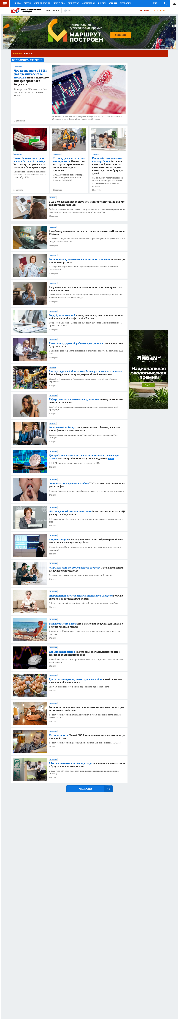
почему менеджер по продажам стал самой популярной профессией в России (86, 317)
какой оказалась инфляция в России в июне (86, 681)
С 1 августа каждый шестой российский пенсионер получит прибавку (84, 603)
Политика (59, 3)
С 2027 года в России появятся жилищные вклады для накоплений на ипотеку (84, 772)
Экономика (88, 3)
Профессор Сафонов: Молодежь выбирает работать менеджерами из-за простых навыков (85, 324)
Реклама (144, 10)
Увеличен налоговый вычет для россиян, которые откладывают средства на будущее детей (107, 166)
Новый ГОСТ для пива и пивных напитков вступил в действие (87, 737)
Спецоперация (42, 3)
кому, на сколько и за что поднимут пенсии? (86, 597)
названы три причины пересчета (87, 261)
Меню (4, 3)
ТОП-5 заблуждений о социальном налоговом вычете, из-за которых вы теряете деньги (87, 203)
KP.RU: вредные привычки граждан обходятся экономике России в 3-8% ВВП (68, 177)
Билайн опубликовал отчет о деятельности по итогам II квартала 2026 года (87, 233)
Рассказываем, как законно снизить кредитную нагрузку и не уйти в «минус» (83, 436)
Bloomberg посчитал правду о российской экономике (85, 373)
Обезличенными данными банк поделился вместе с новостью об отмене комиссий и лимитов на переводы (85, 296)
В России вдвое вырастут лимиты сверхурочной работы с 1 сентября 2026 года (86, 352)
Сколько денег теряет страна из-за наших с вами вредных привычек (69, 164)
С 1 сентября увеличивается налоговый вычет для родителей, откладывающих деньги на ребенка (108, 181)
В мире (101, 3)
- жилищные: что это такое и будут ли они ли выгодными (87, 765)
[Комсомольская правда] (26, 10)
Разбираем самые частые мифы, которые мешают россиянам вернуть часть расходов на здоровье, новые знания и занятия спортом (87, 210)
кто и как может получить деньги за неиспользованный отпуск (86, 625)
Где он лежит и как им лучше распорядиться (86, 569)
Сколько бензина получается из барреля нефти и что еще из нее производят (87, 491)
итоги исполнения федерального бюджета (31, 77)
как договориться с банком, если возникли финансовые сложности (84, 429)
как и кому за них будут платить (87, 345)
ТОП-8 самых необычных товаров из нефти (87, 485)
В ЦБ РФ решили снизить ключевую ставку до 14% (74, 463)
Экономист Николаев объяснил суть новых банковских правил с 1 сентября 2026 (29, 174)
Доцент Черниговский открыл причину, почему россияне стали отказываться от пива (85, 716)
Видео (27, 3)
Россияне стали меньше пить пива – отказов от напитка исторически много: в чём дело (86, 709)
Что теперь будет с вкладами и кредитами (84, 457)
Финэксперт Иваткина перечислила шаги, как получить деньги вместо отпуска (84, 632)
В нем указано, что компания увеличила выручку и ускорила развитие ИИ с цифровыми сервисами (87, 240)
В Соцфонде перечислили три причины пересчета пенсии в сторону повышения (83, 268)
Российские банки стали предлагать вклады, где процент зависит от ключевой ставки (86, 660)
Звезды (113, 3)
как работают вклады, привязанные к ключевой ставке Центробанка (84, 653)
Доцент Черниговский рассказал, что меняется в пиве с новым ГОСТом (85, 742)
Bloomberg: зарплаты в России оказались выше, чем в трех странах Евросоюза (83, 380)
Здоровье (125, 3)
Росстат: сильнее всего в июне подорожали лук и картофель (79, 686)
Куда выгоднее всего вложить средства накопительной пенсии (80, 575)
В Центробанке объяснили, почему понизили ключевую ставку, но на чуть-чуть (86, 520)
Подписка (160, 10)
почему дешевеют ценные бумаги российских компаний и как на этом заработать (86, 541)
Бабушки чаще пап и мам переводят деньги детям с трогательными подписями (86, 289)
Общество (73, 3)
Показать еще (85, 789)
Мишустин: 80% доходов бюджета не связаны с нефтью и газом (31, 92)
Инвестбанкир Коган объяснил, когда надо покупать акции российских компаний (85, 548)
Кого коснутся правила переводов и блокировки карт (29, 163)
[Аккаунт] (174, 3)
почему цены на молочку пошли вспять (86, 401)
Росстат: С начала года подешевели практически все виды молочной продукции (83, 408)
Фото (18, 3)
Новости (28, 53)
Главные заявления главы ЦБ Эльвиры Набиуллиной (87, 513)
